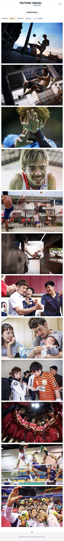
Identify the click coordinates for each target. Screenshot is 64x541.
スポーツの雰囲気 (38, 18)
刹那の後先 (5, 18)
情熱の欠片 (21, 18)
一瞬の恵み (28, 18)
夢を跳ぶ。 (13, 18)
